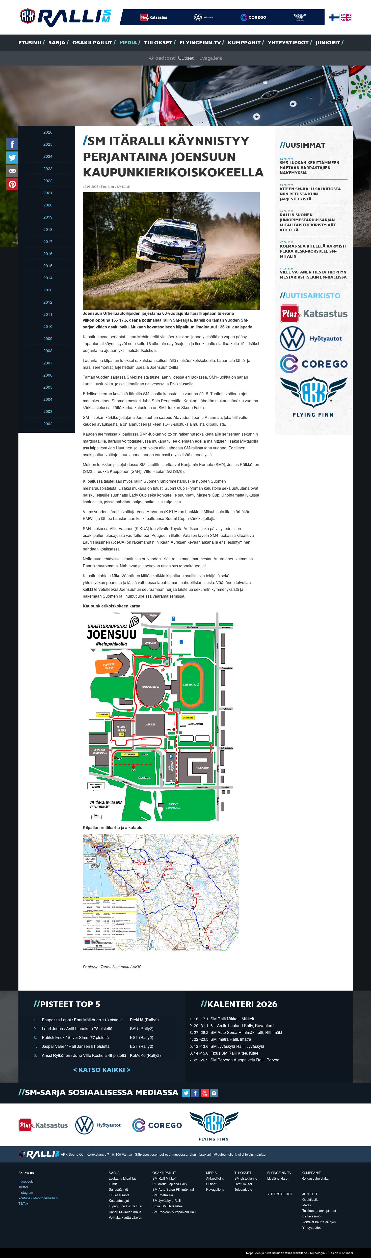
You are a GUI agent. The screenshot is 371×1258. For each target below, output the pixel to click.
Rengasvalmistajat (315, 1178)
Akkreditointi (162, 58)
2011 (47, 314)
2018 (47, 229)
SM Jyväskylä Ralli (166, 1200)
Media (128, 43)
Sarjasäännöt (118, 1189)
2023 (47, 168)
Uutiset (186, 58)
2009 (47, 338)
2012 (47, 302)
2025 (47, 144)
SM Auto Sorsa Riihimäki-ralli (173, 1189)
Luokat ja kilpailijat (122, 1178)
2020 (47, 205)
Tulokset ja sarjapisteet (319, 1210)
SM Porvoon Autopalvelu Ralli (174, 1211)
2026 (47, 132)
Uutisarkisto (312, 296)
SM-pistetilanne (245, 1178)
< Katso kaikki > (101, 1070)
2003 (47, 411)
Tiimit (113, 1183)
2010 (47, 326)
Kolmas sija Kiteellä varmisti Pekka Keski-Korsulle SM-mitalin (313, 251)
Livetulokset (243, 1183)
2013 (47, 290)
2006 (47, 375)
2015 (47, 265)
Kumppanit (244, 43)
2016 (47, 253)
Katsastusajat (119, 1200)
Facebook (25, 1181)
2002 (47, 423)
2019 (47, 217)
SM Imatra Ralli (163, 1194)
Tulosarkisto (243, 1189)
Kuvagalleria (209, 58)
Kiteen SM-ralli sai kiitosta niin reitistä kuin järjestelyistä (310, 194)
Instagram (25, 1192)
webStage (300, 1253)
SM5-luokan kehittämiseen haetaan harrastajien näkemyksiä (309, 168)
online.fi (347, 1253)
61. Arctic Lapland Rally (169, 1183)
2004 (47, 399)
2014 (47, 278)
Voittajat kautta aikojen (125, 1217)
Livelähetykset (277, 1178)
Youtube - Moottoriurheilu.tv (38, 1197)
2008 (47, 350)
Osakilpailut (92, 43)
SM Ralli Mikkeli (164, 1178)
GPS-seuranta (119, 1194)
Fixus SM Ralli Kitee (167, 1206)
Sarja (56, 43)
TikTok (23, 1203)
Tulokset (158, 43)
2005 (47, 387)
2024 (47, 156)
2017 (47, 241)
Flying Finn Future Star (125, 1206)
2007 (47, 363)
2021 (47, 193)
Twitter (23, 1186)
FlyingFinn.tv (200, 43)
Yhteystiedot (288, 43)
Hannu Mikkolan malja (125, 1211)
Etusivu (29, 43)
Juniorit (328, 43)
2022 (47, 180)
